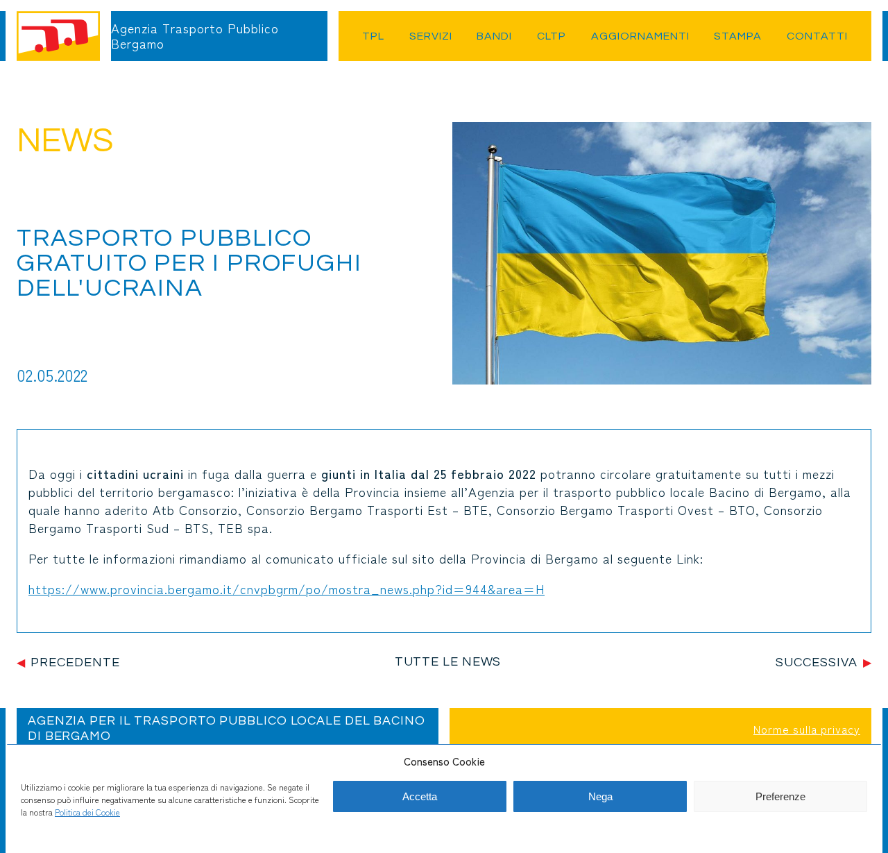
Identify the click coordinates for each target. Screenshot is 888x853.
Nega (600, 796)
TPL (373, 36)
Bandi (494, 36)
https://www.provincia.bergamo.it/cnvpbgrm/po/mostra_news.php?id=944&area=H (286, 589)
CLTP (551, 36)
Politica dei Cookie (87, 812)
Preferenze (780, 796)
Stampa (738, 36)
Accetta (419, 796)
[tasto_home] (58, 36)
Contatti (817, 36)
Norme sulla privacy (806, 728)
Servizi (430, 36)
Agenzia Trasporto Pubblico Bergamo (195, 36)
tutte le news (448, 661)
